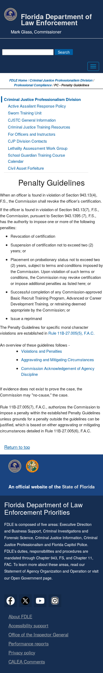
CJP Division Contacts (27, 141)
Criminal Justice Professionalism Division (61, 80)
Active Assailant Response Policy (37, 106)
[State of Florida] (33, 466)
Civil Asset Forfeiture (26, 168)
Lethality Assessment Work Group (37, 148)
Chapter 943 (46, 557)
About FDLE (20, 616)
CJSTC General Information (32, 120)
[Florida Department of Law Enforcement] (16, 466)
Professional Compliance (33, 85)
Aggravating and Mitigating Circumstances (57, 359)
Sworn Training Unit (24, 113)
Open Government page (31, 578)
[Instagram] (55, 600)
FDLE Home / (19, 80)
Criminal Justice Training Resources (39, 127)
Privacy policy (21, 652)
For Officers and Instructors (31, 134)
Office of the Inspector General (38, 634)
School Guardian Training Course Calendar (36, 158)
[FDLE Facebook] (10, 600)
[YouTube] (40, 600)
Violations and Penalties (42, 351)
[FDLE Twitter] (25, 600)
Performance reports (28, 643)
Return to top (17, 447)
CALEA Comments (26, 662)
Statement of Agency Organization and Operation (45, 571)
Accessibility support (28, 625)
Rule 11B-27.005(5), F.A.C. (71, 333)
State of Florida (78, 486)
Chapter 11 (82, 557)
